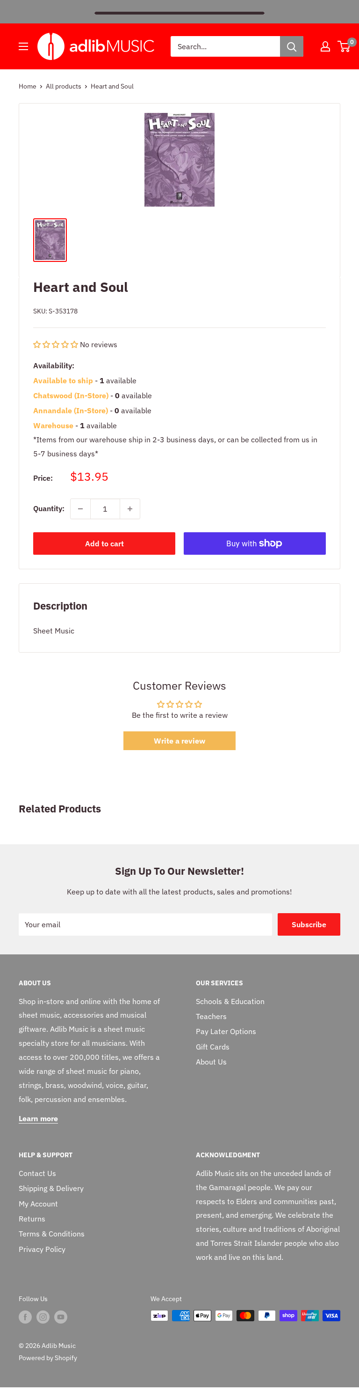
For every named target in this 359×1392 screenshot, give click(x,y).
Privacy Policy (42, 1249)
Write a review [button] (179, 740)
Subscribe (309, 924)
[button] (56, 344)
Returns (32, 1218)
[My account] (325, 46)
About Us (211, 1061)
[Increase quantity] (130, 509)
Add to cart (104, 543)
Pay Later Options (226, 1031)
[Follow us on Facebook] (25, 1316)
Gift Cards (213, 1046)
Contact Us (37, 1173)
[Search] (291, 46)
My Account (38, 1203)
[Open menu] (23, 46)
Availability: (53, 365)
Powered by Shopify (48, 1358)
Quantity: (49, 508)
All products (63, 86)
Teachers (211, 1016)
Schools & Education (230, 1001)
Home (27, 86)
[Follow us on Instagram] (43, 1316)
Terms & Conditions (52, 1233)
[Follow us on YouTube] (60, 1316)
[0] (344, 46)
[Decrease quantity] (80, 509)
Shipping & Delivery (51, 1188)
